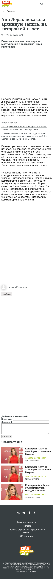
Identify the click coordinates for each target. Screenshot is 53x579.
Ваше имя (6, 419)
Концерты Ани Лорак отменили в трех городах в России (37, 487)
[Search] (41, 4)
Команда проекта (26, 522)
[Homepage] (7, 4)
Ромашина (21, 287)
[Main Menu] (49, 4)
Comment (6, 422)
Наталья (11, 287)
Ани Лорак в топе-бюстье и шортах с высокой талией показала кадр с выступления (24, 128)
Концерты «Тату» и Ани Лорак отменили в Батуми (38, 451)
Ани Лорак (7, 294)
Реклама (26, 525)
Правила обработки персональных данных (26, 531)
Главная (11, 11)
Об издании (26, 536)
